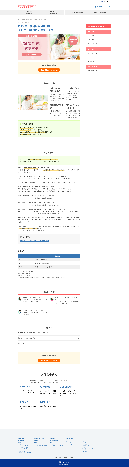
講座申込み (68, 441)
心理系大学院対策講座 (23, 445)
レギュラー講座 (92, 53)
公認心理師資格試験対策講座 (54, 439)
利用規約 (83, 447)
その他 (83, 439)
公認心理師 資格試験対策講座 (56, 445)
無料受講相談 (107, 6)
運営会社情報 (84, 444)
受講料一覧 (91, 61)
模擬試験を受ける (93, 67)
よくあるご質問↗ (66, 387)
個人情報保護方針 (85, 445)
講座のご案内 (91, 32)
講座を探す (91, 49)
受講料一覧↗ (45, 402)
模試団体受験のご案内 (94, 70)
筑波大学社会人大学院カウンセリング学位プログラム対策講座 (25, 448)
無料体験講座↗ (46, 387)
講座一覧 (20, 442)
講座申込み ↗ (25, 386)
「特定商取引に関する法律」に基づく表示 (88, 449)
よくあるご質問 (92, 44)
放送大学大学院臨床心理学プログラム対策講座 (25, 452)
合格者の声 (91, 40)
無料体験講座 (21, 444)
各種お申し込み (69, 439)
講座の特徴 (91, 36)
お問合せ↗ (24, 402)
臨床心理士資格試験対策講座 (39, 439)
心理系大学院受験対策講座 (21, 439)
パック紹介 (91, 57)
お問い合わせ (99, 6)
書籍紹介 (83, 441)
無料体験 (36, 444)
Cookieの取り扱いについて (87, 451)
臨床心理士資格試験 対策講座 (96, 26)
